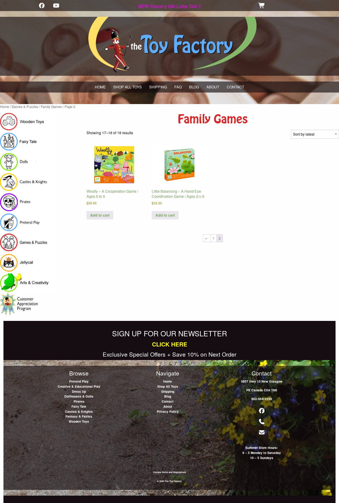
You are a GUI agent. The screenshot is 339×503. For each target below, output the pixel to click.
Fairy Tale (78, 406)
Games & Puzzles (25, 106)
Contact (168, 401)
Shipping (167, 391)
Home (4, 106)
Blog (167, 396)
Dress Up (79, 391)
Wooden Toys (79, 421)
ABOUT (212, 87)
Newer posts (10, 318)
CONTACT (235, 87)
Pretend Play (79, 381)
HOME (100, 87)
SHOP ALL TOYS (127, 87)
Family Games (51, 106)
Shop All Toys (167, 386)
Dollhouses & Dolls (78, 396)
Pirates (79, 401)
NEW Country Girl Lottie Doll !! (169, 6)
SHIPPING (158, 87)
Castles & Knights (79, 411)
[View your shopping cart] (262, 5)
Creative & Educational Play (79, 386)
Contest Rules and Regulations (169, 472)
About (167, 406)
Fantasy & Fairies (78, 416)
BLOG (194, 87)
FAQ (178, 87)
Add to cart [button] (100, 215)
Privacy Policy (168, 411)
